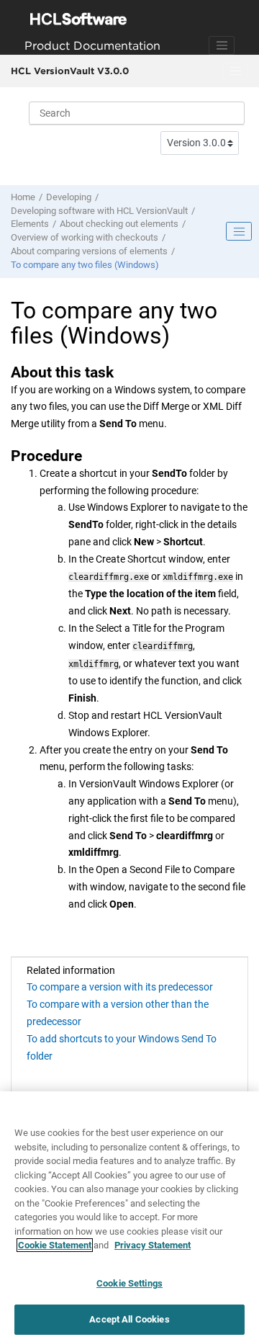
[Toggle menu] (235, 71)
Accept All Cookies (129, 1319)
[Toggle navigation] (222, 45)
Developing (68, 197)
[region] (129, 1216)
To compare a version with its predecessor (120, 987)
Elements (30, 223)
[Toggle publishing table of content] (239, 231)
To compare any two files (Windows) (85, 264)
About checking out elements (119, 223)
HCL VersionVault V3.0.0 (70, 71)
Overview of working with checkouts (84, 237)
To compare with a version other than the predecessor (118, 1012)
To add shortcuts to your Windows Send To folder (122, 1047)
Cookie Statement (54, 1245)
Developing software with (99, 210)
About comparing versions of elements (89, 251)
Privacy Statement (152, 1245)
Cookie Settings (129, 1283)
